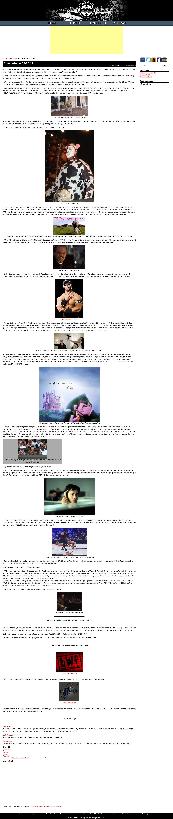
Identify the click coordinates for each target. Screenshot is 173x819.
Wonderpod (7, 726)
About (75, 23)
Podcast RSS (145, 75)
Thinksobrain (7, 741)
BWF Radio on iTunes (159, 59)
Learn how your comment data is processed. (46, 806)
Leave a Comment (131, 65)
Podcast (120, 23)
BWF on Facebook (142, 59)
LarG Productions (9, 735)
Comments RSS (146, 77)
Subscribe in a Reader (148, 73)
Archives (98, 23)
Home (52, 23)
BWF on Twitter (148, 59)
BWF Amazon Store (153, 59)
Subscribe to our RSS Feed (20, 758)
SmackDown (13, 58)
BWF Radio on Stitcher (164, 59)
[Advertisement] (86, 40)
